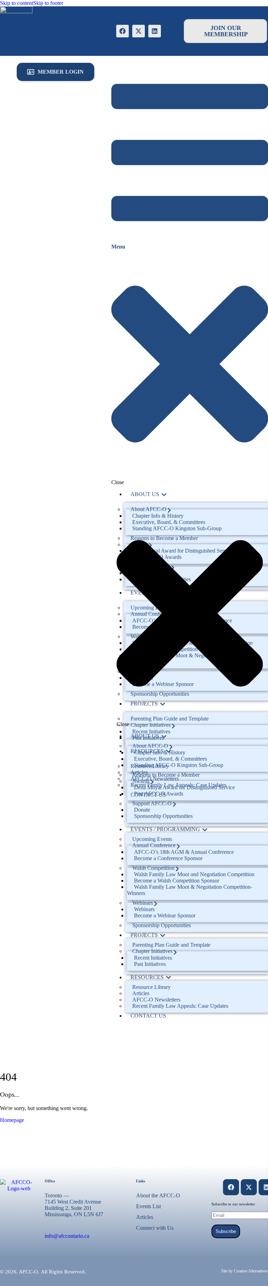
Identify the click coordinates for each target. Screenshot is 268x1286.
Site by (227, 1271)
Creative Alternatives (251, 1271)
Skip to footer (48, 3)
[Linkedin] (154, 31)
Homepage (12, 1120)
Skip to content (16, 3)
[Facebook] (122, 31)
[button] (55, 72)
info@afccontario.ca (67, 1236)
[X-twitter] (138, 31)
